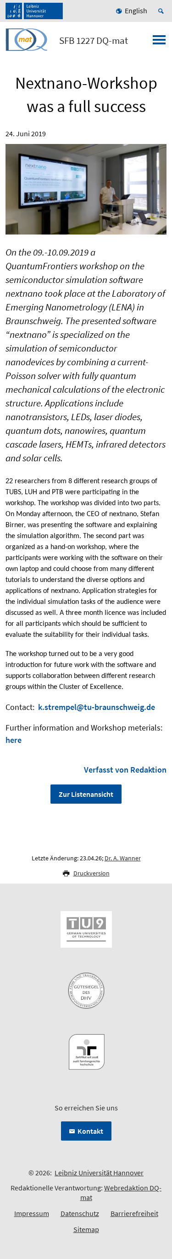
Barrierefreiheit (134, 1213)
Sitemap (86, 1229)
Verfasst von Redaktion (125, 769)
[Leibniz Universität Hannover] (34, 11)
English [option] (136, 10)
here (14, 740)
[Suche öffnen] (162, 11)
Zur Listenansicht (86, 794)
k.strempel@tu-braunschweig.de (96, 707)
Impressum (31, 1213)
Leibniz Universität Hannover (99, 1172)
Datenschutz (80, 1213)
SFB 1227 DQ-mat (93, 40)
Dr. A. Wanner (123, 858)
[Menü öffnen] (159, 42)
